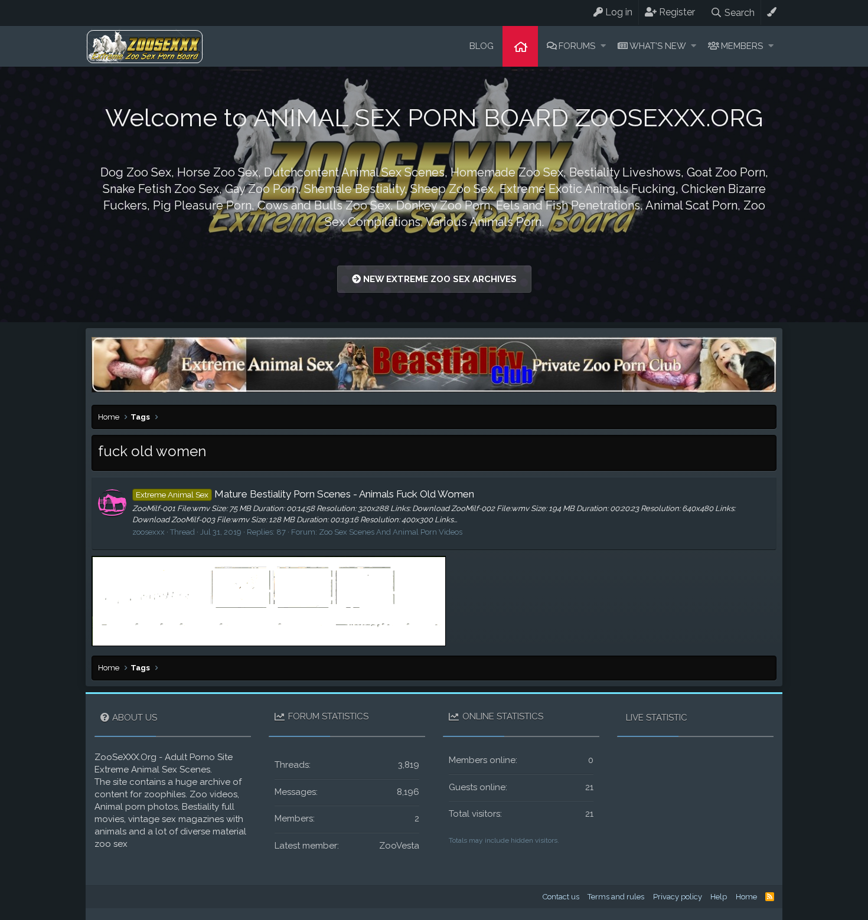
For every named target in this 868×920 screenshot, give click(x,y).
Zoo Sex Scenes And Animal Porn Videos (390, 532)
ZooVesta (399, 845)
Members (742, 46)
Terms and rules (616, 896)
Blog (481, 46)
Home (520, 46)
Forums (577, 46)
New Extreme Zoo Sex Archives (439, 279)
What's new (657, 46)
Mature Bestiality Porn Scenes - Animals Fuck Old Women (305, 494)
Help (718, 896)
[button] (603, 46)
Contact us (561, 896)
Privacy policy (677, 896)
